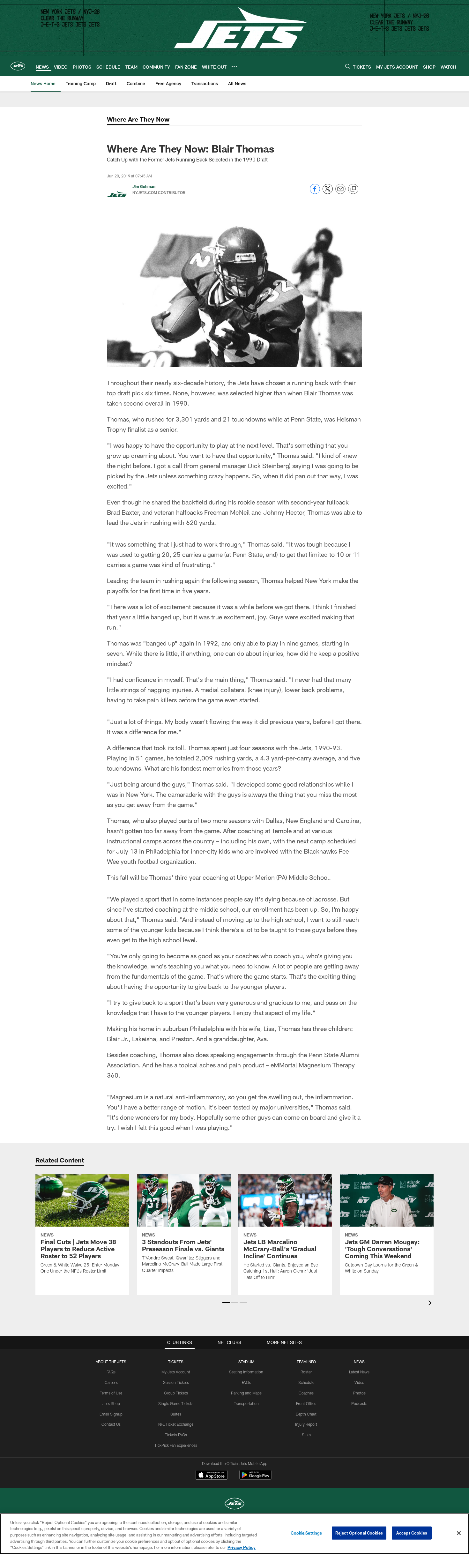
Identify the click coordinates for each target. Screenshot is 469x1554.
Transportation (246, 1403)
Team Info (306, 1361)
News (359, 1361)
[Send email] (340, 192)
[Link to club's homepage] (18, 66)
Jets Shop (111, 1403)
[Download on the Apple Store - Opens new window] (211, 1475)
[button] (226, 1302)
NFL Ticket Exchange (175, 1424)
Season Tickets (176, 1382)
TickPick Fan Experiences (175, 1445)
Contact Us (111, 1424)
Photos (359, 1393)
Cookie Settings (306, 1532)
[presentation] (431, 1303)
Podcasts (359, 1403)
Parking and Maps (246, 1393)
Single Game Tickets (175, 1403)
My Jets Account (175, 1372)
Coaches (306, 1393)
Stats (306, 1434)
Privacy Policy (241, 1547)
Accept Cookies (411, 1532)
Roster (306, 1372)
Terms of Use (111, 1393)
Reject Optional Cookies (359, 1532)
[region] (234, 1533)
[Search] (347, 66)
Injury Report (306, 1424)
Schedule (306, 1382)
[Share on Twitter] (328, 192)
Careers (111, 1382)
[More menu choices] (234, 66)
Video (359, 1382)
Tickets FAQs (176, 1434)
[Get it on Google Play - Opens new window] (255, 1478)
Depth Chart (306, 1414)
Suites (175, 1414)
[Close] (459, 1533)
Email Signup (111, 1414)
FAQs (111, 1372)
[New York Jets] (234, 1504)
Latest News (359, 1372)
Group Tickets (176, 1393)
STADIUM (246, 1361)
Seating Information (246, 1372)
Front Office (306, 1403)
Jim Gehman (143, 186)
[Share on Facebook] (315, 192)
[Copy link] (353, 189)
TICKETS (175, 1361)
